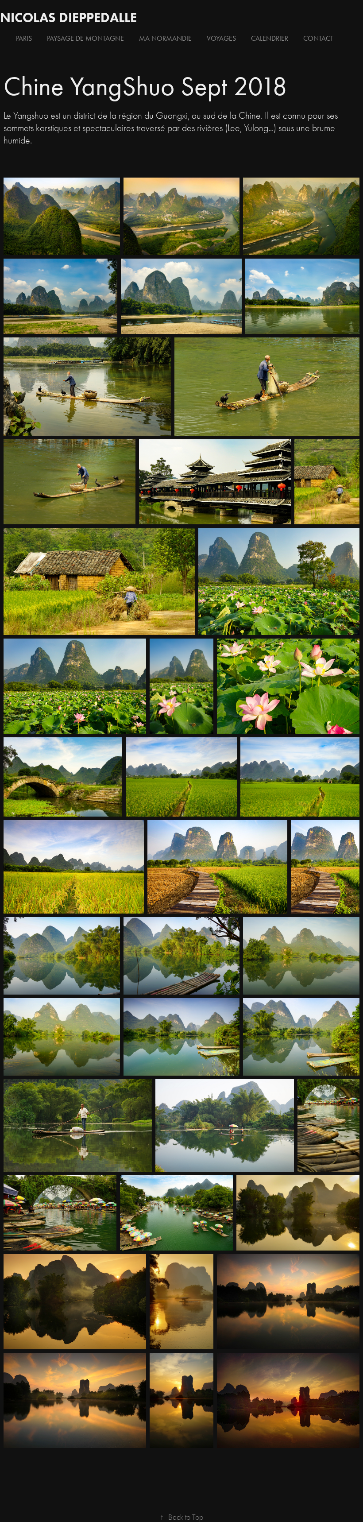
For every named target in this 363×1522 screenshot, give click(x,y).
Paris (24, 38)
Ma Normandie (165, 38)
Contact (318, 38)
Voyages (221, 38)
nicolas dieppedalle (68, 17)
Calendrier (269, 38)
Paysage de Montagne (85, 38)
